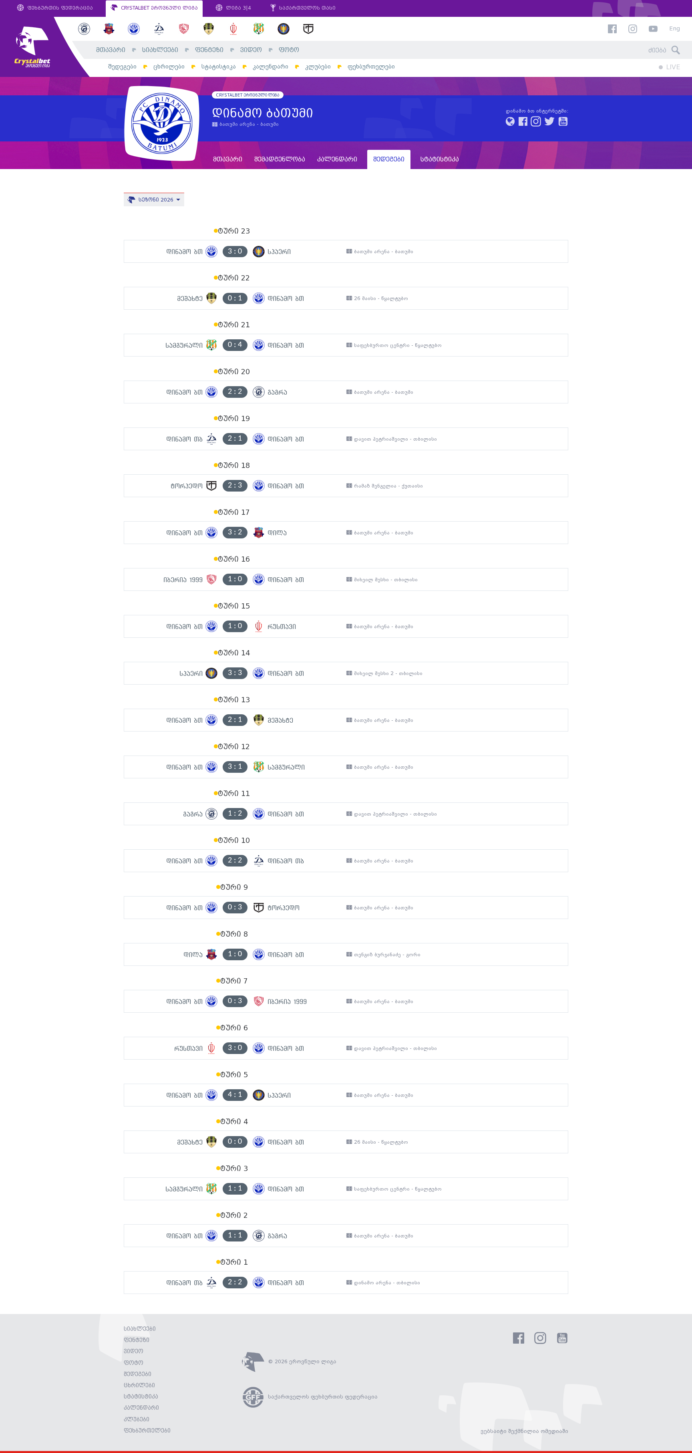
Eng (674, 29)
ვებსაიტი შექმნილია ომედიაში (524, 1431)
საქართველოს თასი (307, 8)
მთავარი (110, 50)
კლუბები (318, 66)
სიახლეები (160, 50)
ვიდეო (251, 50)
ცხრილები (169, 66)
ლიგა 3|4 (237, 8)
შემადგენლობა (279, 159)
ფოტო (289, 50)
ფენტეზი (209, 50)
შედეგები (122, 66)
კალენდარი (270, 66)
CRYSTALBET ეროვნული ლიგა (158, 8)
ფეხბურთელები (371, 66)
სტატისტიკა (218, 66)
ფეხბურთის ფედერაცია (59, 8)
